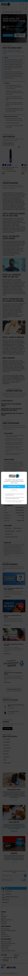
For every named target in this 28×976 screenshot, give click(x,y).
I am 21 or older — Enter (14, 486)
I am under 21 (14, 489)
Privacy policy (18, 501)
